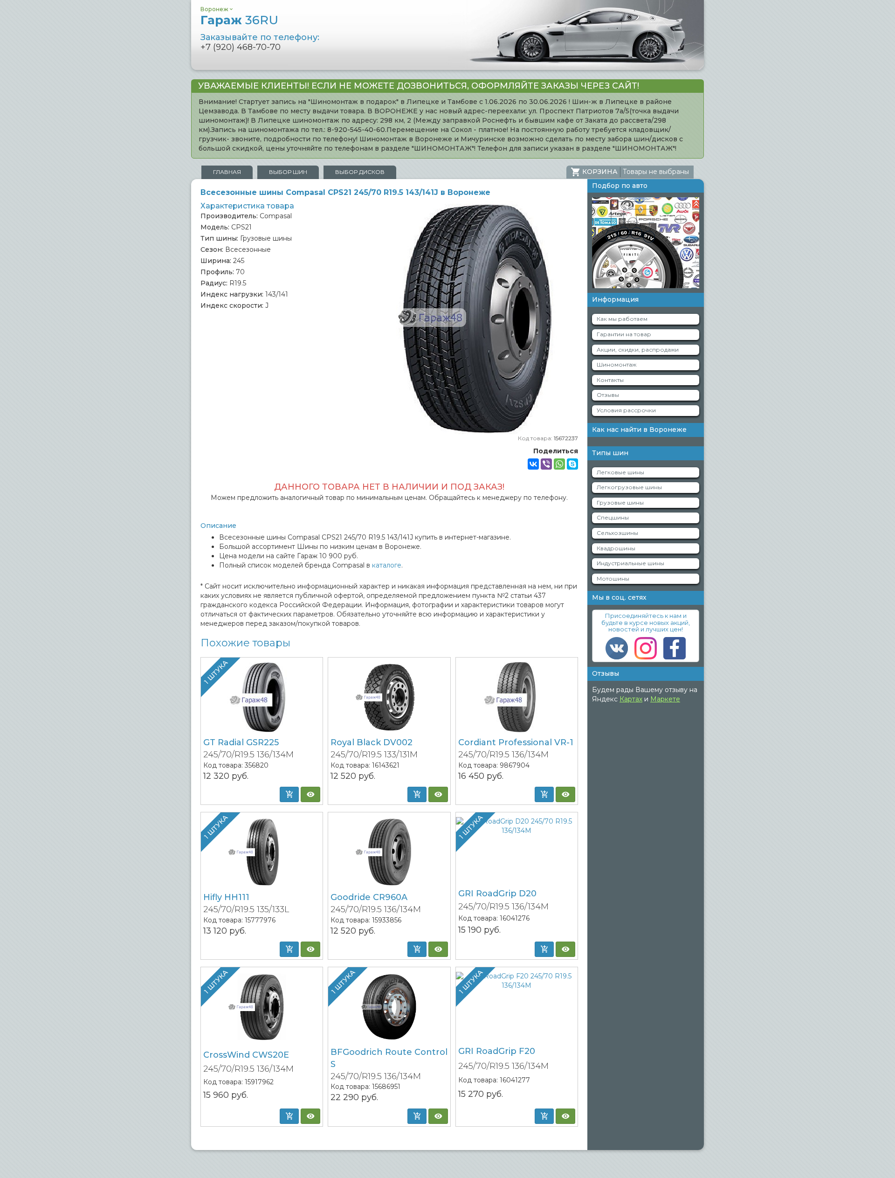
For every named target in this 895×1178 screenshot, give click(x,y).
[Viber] (546, 464)
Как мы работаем (622, 318)
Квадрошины (616, 548)
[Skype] (572, 464)
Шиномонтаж (616, 364)
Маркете (665, 699)
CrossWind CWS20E (246, 1055)
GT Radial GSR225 (241, 742)
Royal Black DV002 (371, 742)
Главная (227, 171)
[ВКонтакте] (533, 464)
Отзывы (608, 394)
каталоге (386, 565)
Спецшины (613, 517)
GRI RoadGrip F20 (496, 1051)
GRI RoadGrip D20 (497, 893)
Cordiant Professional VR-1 (515, 742)
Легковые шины (620, 472)
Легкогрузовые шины (629, 487)
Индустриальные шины (630, 563)
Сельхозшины (617, 532)
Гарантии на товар (624, 334)
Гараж (239, 20)
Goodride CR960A (368, 897)
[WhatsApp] (559, 464)
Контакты (610, 379)
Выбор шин (288, 171)
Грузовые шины (620, 502)
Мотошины (613, 578)
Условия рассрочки (626, 410)
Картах (631, 699)
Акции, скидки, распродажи (638, 349)
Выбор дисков (360, 171)
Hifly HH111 (226, 897)
